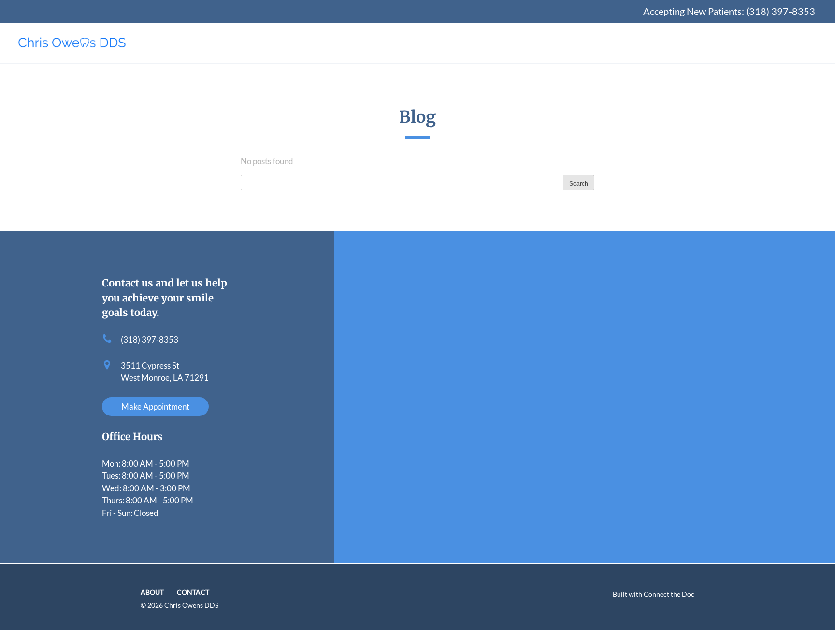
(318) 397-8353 (780, 11)
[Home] (72, 43)
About (152, 592)
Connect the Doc (669, 594)
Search (578, 183)
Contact (193, 592)
